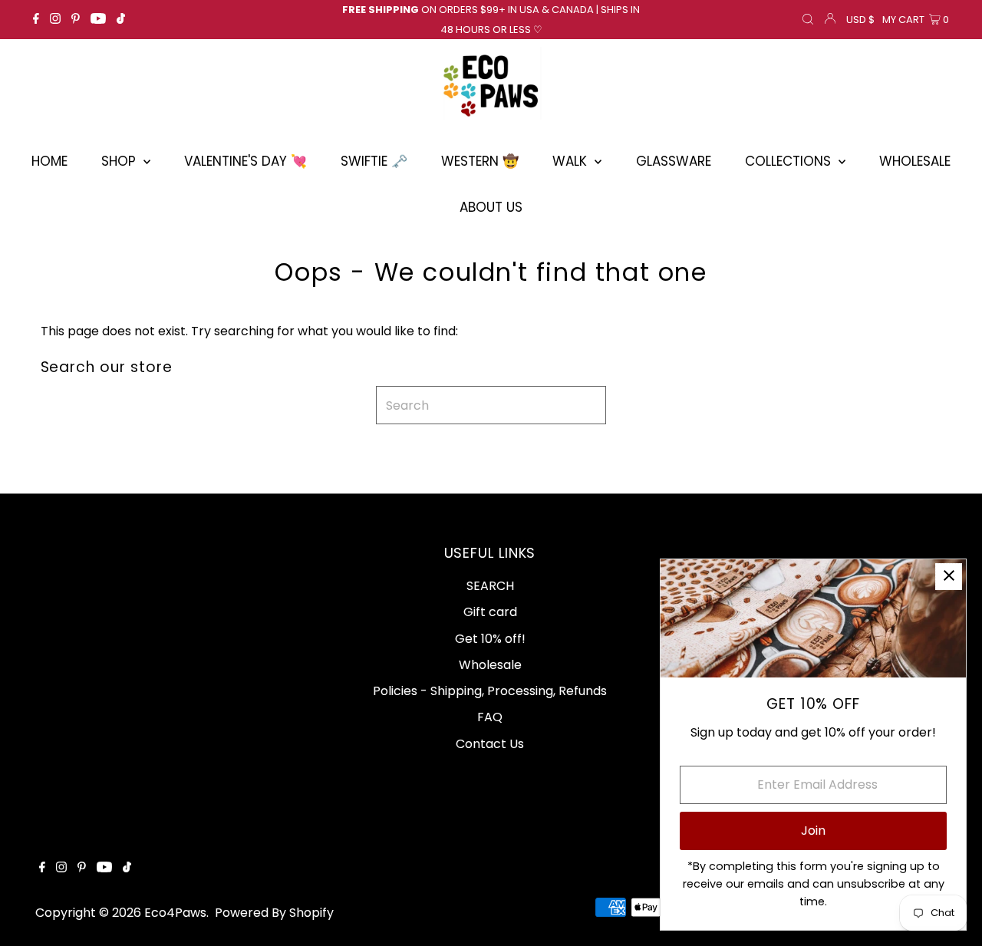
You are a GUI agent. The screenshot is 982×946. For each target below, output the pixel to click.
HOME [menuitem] (49, 161)
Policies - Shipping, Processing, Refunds (490, 691)
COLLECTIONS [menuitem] (790, 161)
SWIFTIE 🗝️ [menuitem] (374, 161)
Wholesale (490, 665)
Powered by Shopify (274, 912)
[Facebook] (36, 20)
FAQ (490, 717)
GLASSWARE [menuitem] (673, 161)
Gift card (490, 612)
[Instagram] (55, 20)
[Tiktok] (121, 20)
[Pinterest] (76, 20)
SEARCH (490, 586)
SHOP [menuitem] (120, 161)
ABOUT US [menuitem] (491, 207)
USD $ (860, 19)
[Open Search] (808, 20)
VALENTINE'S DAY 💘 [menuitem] (245, 161)
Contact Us (490, 744)
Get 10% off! (490, 639)
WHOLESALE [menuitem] (915, 161)
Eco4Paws (175, 912)
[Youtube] (98, 20)
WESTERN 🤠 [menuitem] (480, 161)
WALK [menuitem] (571, 161)
